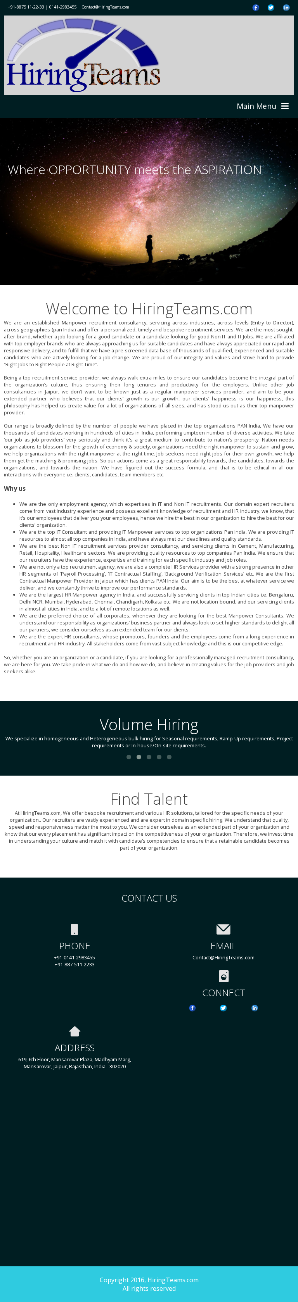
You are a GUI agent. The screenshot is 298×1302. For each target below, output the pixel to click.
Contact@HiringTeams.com (105, 7)
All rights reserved (149, 1288)
